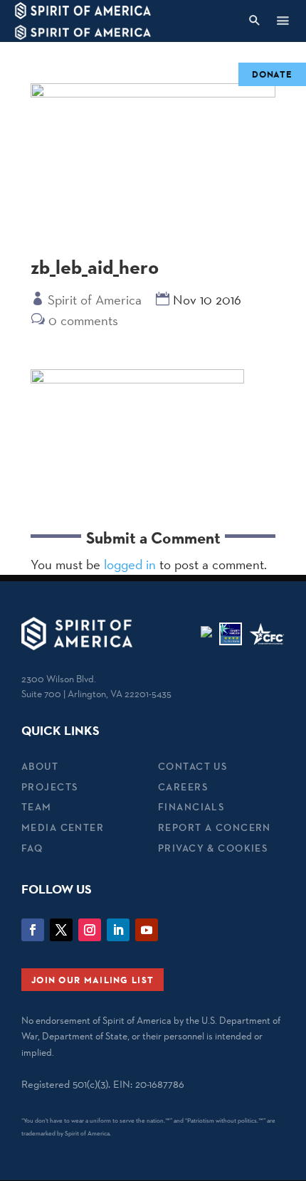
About (39, 766)
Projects (49, 786)
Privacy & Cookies (213, 848)
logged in (130, 564)
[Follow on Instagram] (89, 929)
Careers (183, 786)
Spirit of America (95, 299)
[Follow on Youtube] (146, 929)
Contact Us (192, 766)
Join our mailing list (92, 979)
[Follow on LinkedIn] (118, 929)
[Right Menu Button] (282, 20)
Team (36, 806)
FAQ (32, 848)
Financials (191, 806)
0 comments (83, 320)
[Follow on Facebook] (32, 929)
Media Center (62, 827)
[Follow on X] (61, 929)
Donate (272, 74)
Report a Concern (214, 827)
